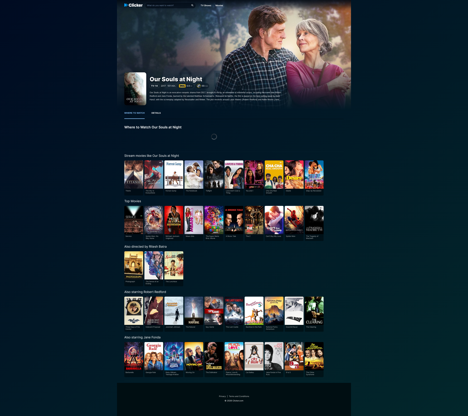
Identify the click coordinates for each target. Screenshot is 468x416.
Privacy (222, 396)
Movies (219, 5)
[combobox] (170, 5)
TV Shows (206, 5)
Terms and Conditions (239, 396)
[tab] (136, 114)
